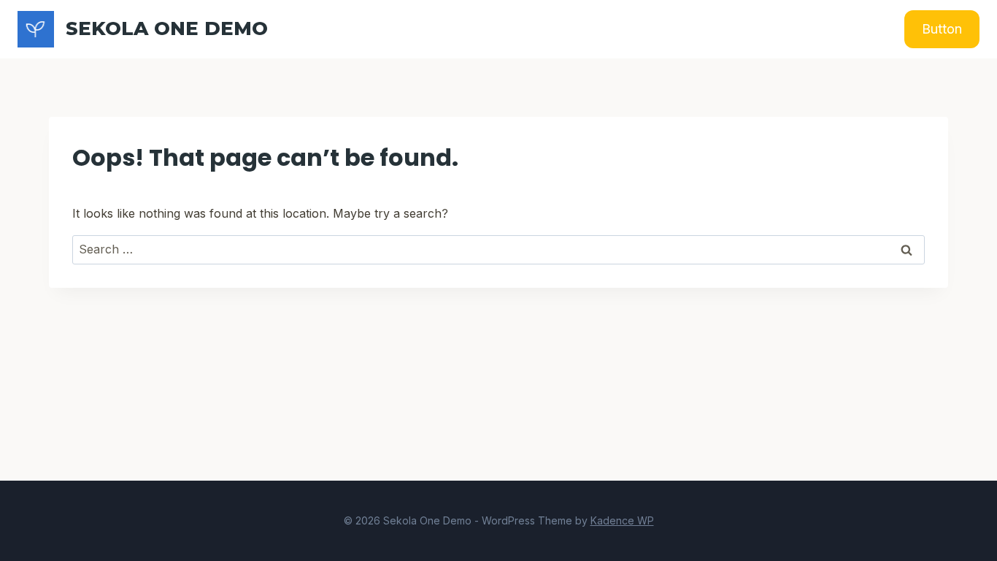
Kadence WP (622, 520)
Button (942, 29)
